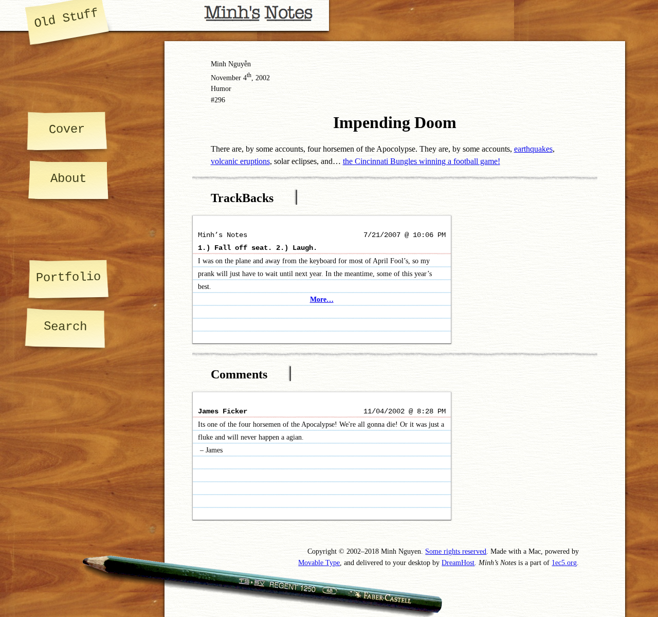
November (226, 78)
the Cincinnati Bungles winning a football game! (421, 161)
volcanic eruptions (240, 161)
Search (64, 326)
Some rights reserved (455, 551)
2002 (262, 78)
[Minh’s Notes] (164, 15)
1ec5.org (564, 562)
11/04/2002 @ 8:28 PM (404, 411)
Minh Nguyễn (231, 64)
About (68, 179)
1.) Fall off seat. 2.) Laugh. (257, 248)
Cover (67, 129)
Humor (221, 88)
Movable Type (319, 562)
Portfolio (68, 277)
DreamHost (458, 562)
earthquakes (533, 148)
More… (322, 299)
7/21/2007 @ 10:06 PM (404, 235)
